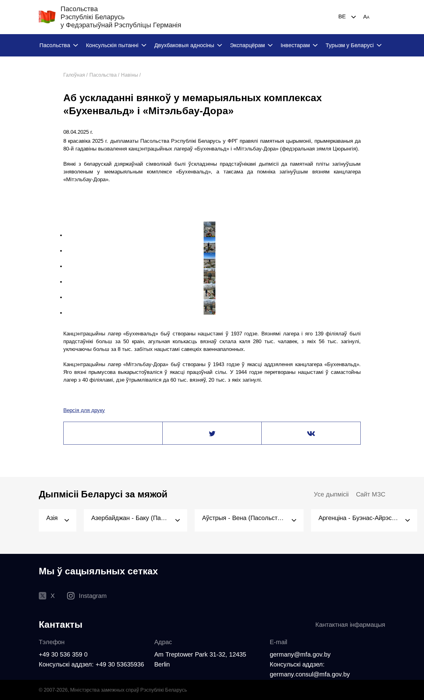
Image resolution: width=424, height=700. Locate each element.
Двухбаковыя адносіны (184, 45)
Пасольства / (104, 75)
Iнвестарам (295, 45)
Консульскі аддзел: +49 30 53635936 (91, 664)
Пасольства (54, 45)
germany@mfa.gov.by (300, 654)
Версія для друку (84, 410)
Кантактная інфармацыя (350, 624)
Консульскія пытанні (112, 45)
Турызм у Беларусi (350, 45)
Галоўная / (75, 75)
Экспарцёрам (247, 45)
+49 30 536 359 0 (63, 654)
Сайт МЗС (370, 494)
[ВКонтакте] (311, 433)
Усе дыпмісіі (331, 494)
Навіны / (131, 75)
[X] (212, 433)
